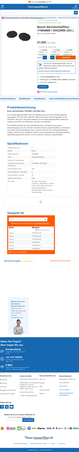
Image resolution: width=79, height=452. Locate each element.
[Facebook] (2, 407)
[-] (45, 57)
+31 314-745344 (64, 389)
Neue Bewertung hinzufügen (60, 261)
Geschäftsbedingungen (20, 443)
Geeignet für (15, 213)
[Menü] (2, 7)
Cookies (53, 443)
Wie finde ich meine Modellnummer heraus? (42, 230)
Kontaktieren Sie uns (41, 223)
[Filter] (45, 219)
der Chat (22, 311)
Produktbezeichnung (21, 107)
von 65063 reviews (51, 92)
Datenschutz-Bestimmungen (39, 443)
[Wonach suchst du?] (76, 12)
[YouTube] (11, 407)
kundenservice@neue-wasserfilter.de (66, 394)
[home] (2, 17)
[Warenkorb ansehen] (76, 7)
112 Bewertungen (51, 20)
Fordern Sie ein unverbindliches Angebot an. (54, 71)
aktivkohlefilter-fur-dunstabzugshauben (31, 17)
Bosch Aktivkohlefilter (50, 17)
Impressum (62, 443)
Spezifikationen (17, 143)
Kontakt (44, 86)
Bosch (43, 33)
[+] (52, 57)
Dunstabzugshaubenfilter (11, 17)
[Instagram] (7, 407)
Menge (39, 57)
